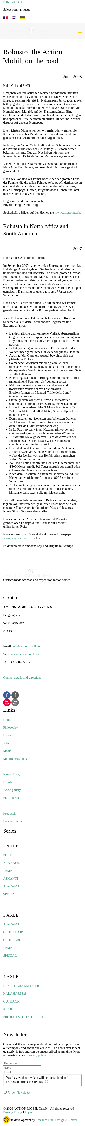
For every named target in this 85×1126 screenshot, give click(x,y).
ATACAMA (11, 886)
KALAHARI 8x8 (15, 993)
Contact (17, 1)
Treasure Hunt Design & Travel (56, 1120)
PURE (7, 855)
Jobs (6, 743)
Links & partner (13, 821)
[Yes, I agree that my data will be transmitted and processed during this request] (46, 1081)
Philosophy (10, 727)
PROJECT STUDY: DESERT (23, 1017)
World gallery (12, 790)
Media (7, 751)
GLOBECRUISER (16, 940)
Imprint (29, 1112)
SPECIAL (10, 894)
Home (7, 719)
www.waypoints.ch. (68, 212)
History (8, 735)
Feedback (9, 813)
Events (7, 782)
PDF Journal (11, 798)
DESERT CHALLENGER (21, 986)
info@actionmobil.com (27, 646)
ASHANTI (10, 878)
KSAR (7, 1009)
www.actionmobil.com (25, 654)
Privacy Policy (12, 1112)
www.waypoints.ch (15, 538)
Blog (6, 1)
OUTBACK (11, 1001)
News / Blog (11, 774)
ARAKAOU (11, 863)
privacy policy (36, 1055)
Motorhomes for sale (16, 758)
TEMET (8, 870)
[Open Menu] (80, 31)
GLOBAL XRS (13, 932)
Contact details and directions (22, 677)
